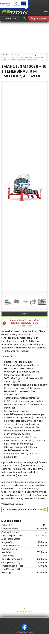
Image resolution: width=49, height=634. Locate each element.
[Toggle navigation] (45, 12)
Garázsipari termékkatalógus (23, 55)
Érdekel (24, 313)
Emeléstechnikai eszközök (13, 57)
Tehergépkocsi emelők (33, 57)
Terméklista (10, 18)
